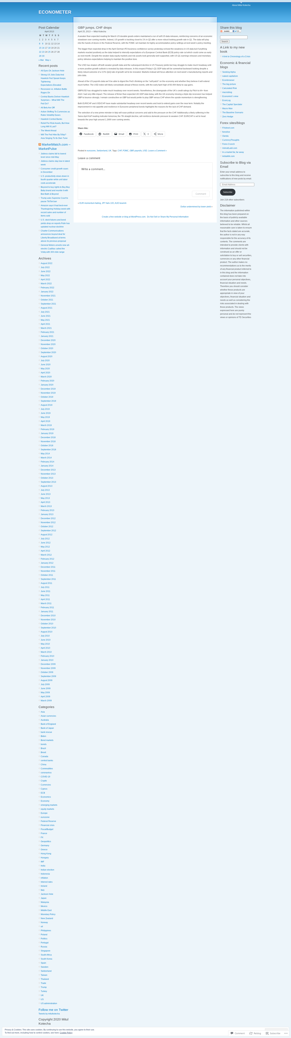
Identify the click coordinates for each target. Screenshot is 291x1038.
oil (42, 926)
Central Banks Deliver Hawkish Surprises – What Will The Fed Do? (55, 100)
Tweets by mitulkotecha (49, 1014)
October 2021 (47, 300)
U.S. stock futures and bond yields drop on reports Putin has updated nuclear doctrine (55, 223)
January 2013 (47, 514)
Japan (43, 898)
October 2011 (47, 575)
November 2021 (48, 296)
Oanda (225, 136)
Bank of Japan (47, 728)
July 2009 (45, 684)
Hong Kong (46, 853)
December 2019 (48, 389)
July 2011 (45, 587)
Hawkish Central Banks (51, 119)
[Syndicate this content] (40, 144)
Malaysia (45, 902)
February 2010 (47, 656)
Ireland (44, 886)
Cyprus (44, 789)
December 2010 (48, 615)
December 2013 (48, 470)
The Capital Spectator (232, 104)
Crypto (44, 781)
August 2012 (46, 534)
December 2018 (48, 437)
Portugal (44, 943)
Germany (45, 845)
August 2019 (46, 405)
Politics (44, 938)
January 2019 (47, 433)
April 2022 (45, 279)
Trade (43, 983)
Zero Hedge (227, 116)
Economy (45, 801)
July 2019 (45, 409)
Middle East (46, 910)
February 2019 (47, 429)
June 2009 (46, 688)
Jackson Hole (47, 894)
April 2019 (45, 421)
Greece (44, 849)
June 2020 (46, 364)
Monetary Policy (48, 914)
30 (43, 56)
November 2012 (48, 522)
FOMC (126, 150)
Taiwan (44, 975)
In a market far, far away (233, 152)
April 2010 (45, 648)
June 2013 (46, 494)
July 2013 (45, 490)
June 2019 (46, 413)
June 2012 (46, 543)
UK (42, 995)
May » (48, 60)
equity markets (47, 809)
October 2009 (47, 672)
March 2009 (46, 700)
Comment (201, 193)
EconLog (226, 100)
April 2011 (45, 599)
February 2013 (47, 510)
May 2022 (45, 275)
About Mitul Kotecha (241, 5)
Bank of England (48, 724)
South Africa (46, 955)
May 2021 (45, 320)
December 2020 (48, 340)
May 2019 (45, 417)
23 (43, 52)
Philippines (46, 930)
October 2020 (47, 348)
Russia (44, 947)
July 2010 (45, 636)
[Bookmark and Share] (230, 32)
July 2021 (45, 312)
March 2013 (46, 506)
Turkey (44, 991)
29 (40, 56)
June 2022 (46, 271)
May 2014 (45, 453)
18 (49, 48)
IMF (42, 862)
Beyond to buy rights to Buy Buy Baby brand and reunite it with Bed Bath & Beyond (55, 190)
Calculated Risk (229, 88)
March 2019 (46, 425)
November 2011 (48, 571)
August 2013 (46, 486)
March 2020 (46, 377)
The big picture (229, 84)
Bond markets (47, 740)
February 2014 (47, 462)
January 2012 (47, 563)
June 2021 (46, 316)
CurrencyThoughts (230, 140)
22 (40, 52)
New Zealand (47, 918)
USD (145, 150)
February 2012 (47, 559)
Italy (42, 890)
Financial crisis (47, 825)
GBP (132, 150)
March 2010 (46, 652)
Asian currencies (48, 716)
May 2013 (45, 498)
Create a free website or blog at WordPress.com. (124, 217)
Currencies (46, 785)
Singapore (45, 951)
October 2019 (47, 397)
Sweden (44, 967)
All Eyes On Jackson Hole (52, 71)
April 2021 (45, 324)
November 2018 (48, 441)
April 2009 (45, 696)
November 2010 (48, 619)
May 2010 (45, 644)
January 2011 (47, 611)
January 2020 (47, 385)
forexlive (226, 132)
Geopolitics (46, 841)
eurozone (45, 817)
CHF (120, 150)
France (44, 833)
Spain (43, 963)
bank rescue (46, 732)
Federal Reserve (48, 821)
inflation (44, 878)
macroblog (227, 92)
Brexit (43, 752)
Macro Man (227, 108)
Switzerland (46, 971)
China (43, 764)
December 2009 (48, 664)
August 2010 (46, 632)
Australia (45, 720)
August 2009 (46, 680)
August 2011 (46, 583)
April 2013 (45, 502)
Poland (44, 934)
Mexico (44, 906)
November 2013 (48, 474)
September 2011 (48, 579)
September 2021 (48, 304)
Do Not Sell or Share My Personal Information (168, 217)
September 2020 (48, 352)
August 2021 (46, 308)
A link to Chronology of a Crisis (236, 56)
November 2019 (48, 393)
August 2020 (46, 356)
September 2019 (48, 401)
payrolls (138, 150)
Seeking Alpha (229, 72)
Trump (44, 987)
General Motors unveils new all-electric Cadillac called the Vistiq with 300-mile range (55, 248)
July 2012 (45, 538)
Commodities (47, 768)
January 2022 (47, 291)
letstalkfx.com (228, 156)
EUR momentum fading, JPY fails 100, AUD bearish (102, 203)
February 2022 (47, 287)
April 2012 (45, 551)
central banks (47, 760)
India (43, 866)
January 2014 (47, 466)
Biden (43, 736)
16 (43, 48)
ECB (43, 793)
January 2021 (47, 336)
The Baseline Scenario (232, 112)
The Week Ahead (48, 130)
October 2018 (47, 445)
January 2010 (47, 660)
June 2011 (45, 591)
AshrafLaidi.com (229, 148)
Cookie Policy (66, 1033)
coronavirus (46, 772)
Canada (44, 756)
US (42, 999)
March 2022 (46, 283)
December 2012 (48, 518)
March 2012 (46, 555)
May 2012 (45, 547)
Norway (44, 922)
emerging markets (49, 805)
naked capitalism (230, 76)
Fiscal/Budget (47, 829)
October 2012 (47, 526)
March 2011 (46, 603)
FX (42, 837)
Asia (43, 712)
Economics (46, 797)
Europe (44, 813)
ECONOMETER (55, 12)
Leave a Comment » (157, 150)
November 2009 (48, 668)
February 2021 (47, 332)
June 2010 (46, 640)
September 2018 (48, 449)
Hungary (45, 857)
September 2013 (48, 482)
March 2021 (46, 328)
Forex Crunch (228, 144)
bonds (43, 744)
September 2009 (48, 676)
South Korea (46, 959)
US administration (49, 1003)
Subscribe (227, 192)
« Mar (41, 60)
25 (49, 52)
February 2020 (47, 381)
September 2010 (48, 628)
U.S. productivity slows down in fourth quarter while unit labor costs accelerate (55, 179)
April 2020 (45, 372)
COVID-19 (45, 777)
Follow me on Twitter (53, 1010)
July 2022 (45, 267)
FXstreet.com (228, 128)
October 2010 (47, 623)
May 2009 (45, 692)
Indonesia (45, 874)
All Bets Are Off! (48, 107)
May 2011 (45, 595)
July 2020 (45, 360)
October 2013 (47, 478)
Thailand (45, 979)
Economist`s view (230, 96)
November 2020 (48, 344)
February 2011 (47, 607)
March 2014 (46, 457)
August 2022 (46, 263)
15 (40, 48)
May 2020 (45, 368)
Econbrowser (228, 80)
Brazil (43, 748)
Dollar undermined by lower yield (196, 206)
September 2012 (48, 530)
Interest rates (47, 882)
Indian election (47, 870)
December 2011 (48, 567)
